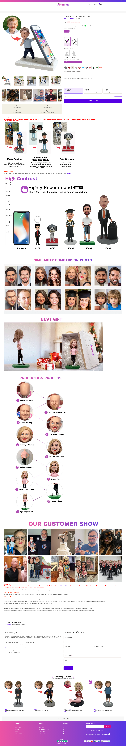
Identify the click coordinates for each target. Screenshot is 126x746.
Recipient (57, 9)
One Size (67, 31)
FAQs (16, 731)
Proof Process (18, 733)
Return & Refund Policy (44, 729)
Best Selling (9, 12)
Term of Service (42, 733)
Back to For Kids (64, 718)
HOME (3, 12)
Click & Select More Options (72, 62)
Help (102, 9)
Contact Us (41, 725)
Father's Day (25, 9)
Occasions (47, 9)
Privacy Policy (42, 731)
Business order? (118, 96)
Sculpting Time (72, 87)
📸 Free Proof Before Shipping (28, 1)
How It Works (18, 727)
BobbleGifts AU (30, 741)
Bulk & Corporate (90, 9)
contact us (68, 173)
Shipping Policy (42, 727)
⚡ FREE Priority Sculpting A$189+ (46, 1)
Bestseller (36, 9)
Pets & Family (77, 9)
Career (67, 9)
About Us (17, 725)
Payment (17, 729)
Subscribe (107, 726)
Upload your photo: (68, 48)
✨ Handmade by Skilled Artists (10, 1)
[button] (73, 18)
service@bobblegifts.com (63, 585)
